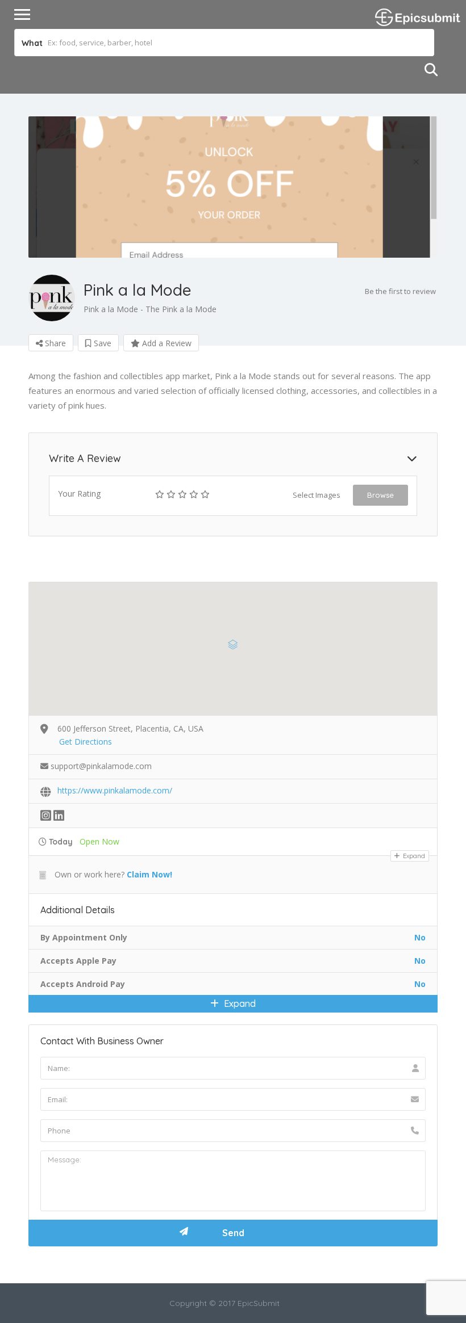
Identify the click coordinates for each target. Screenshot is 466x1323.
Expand (413, 856)
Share (54, 343)
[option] (233, 187)
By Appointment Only (83, 937)
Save (101, 343)
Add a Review (166, 343)
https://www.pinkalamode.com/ (114, 790)
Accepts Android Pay (82, 983)
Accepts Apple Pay (78, 960)
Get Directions (85, 741)
